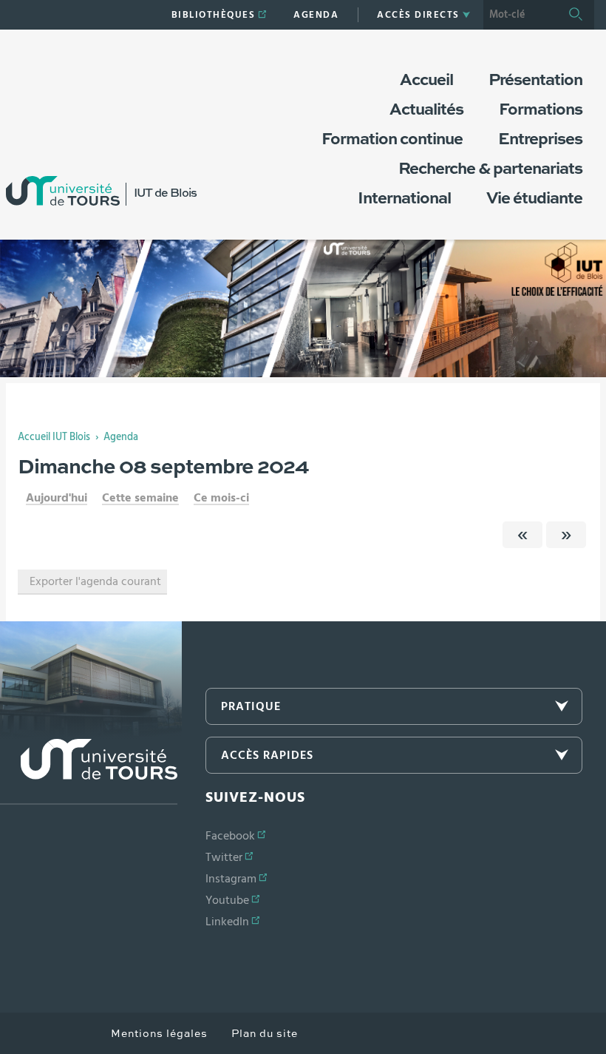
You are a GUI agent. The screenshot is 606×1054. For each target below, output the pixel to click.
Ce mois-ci (221, 498)
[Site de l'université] (88, 772)
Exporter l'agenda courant (95, 581)
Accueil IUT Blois (54, 437)
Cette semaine (140, 498)
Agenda (120, 437)
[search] (520, 15)
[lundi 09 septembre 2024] (566, 534)
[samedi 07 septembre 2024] (522, 534)
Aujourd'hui (56, 498)
